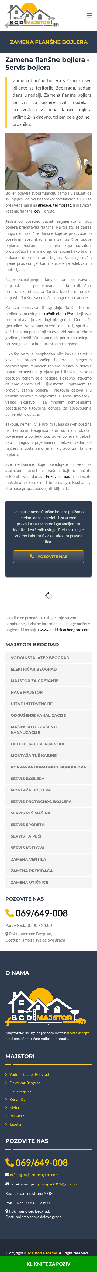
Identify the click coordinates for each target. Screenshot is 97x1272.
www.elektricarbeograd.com (64, 629)
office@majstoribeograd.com (34, 1174)
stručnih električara (58, 313)
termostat (62, 205)
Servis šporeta (28, 824)
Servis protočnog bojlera (41, 801)
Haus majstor (27, 692)
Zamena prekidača (32, 870)
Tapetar (15, 1124)
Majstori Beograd (42, 1253)
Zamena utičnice (29, 882)
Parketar (16, 1116)
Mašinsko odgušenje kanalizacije (34, 729)
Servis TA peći (26, 836)
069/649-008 (42, 913)
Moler (14, 1107)
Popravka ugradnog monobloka (48, 767)
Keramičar (18, 1099)
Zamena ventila (28, 859)
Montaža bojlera (31, 790)
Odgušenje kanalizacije (38, 715)
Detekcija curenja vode (38, 744)
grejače (44, 205)
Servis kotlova (28, 847)
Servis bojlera (27, 778)
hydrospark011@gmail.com (59, 1184)
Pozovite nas (58, 476)
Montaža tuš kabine (34, 755)
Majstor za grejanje (34, 680)
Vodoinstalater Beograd (40, 657)
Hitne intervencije (32, 703)
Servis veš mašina (31, 813)
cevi (37, 211)
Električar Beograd (34, 669)
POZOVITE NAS (51, 556)
